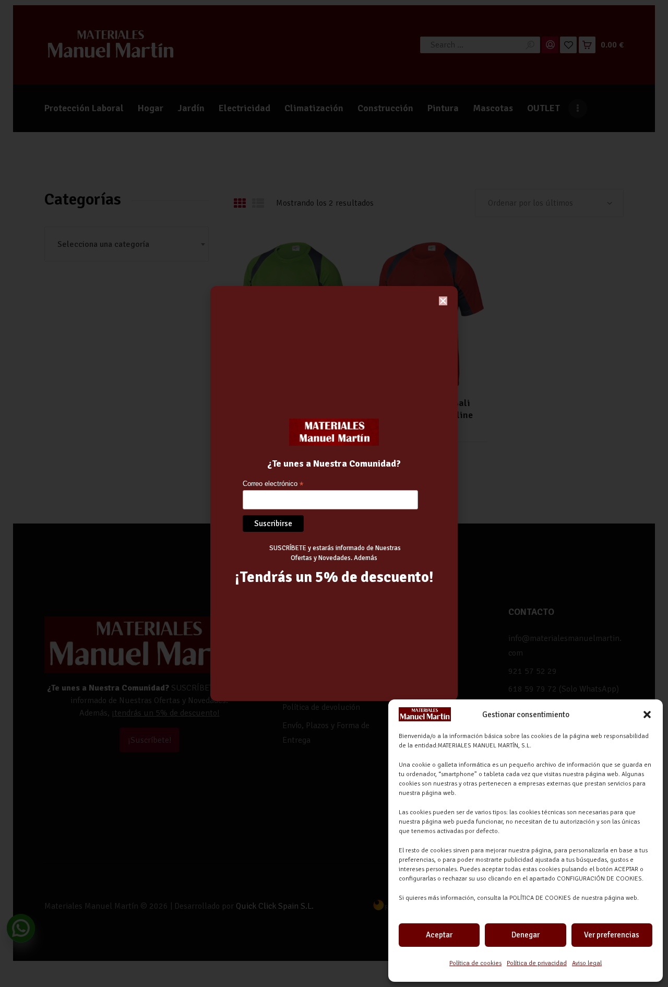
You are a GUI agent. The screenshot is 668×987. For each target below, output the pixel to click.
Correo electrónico (273, 484)
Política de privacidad (537, 963)
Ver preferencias (611, 935)
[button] (647, 714)
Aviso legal (587, 963)
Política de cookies (475, 963)
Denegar (525, 935)
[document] (334, 493)
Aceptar (439, 935)
